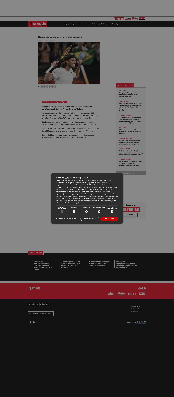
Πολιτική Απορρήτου (74, 203)
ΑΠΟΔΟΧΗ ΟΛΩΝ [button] (109, 219)
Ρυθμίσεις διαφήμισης (63, 200)
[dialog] (87, 198)
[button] (66, 219)
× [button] (120, 175)
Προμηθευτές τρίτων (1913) (103, 189)
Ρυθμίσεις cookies (61, 203)
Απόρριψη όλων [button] (90, 219)
